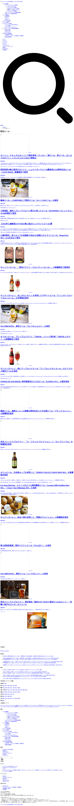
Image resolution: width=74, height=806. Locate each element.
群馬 (8, 687)
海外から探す (8, 30)
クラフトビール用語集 (12, 10)
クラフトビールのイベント (32, 705)
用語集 (4, 47)
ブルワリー (5, 41)
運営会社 (4, 750)
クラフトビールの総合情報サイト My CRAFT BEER (12, 804)
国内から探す (8, 29)
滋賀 (6, 691)
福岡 (3, 698)
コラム (4, 768)
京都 (8, 691)
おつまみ (49, 706)
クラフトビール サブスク (9, 706)
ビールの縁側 (8, 25)
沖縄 (3, 700)
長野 (19, 689)
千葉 (13, 687)
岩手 (6, 685)
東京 (16, 687)
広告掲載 (4, 49)
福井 (14, 689)
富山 (9, 689)
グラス (57, 706)
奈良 (16, 691)
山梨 (16, 689)
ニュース (4, 40)
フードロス (40, 706)
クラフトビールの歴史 (22, 705)
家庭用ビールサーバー (19, 706)
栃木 (6, 687)
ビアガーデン (8, 31)
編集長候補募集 (8, 36)
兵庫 (13, 691)
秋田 (11, 685)
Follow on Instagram (5, 650)
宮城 (8, 685)
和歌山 (18, 691)
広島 (11, 694)
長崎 (8, 698)
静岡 (24, 689)
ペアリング (44, 706)
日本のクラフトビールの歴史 (13, 8)
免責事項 (4, 754)
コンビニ (54, 706)
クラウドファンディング (8, 46)
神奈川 (18, 687)
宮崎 (16, 698)
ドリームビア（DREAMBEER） (11, 24)
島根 (6, 694)
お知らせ (7, 17)
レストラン (5, 42)
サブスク (4, 43)
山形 (13, 685)
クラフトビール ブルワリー (56, 705)
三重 (3, 691)
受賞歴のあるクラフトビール (44, 705)
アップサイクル (34, 706)
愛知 (26, 689)
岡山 (8, 694)
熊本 (11, 698)
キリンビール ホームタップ (10, 27)
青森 (3, 685)
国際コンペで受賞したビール (13, 9)
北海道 (4, 683)
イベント (7, 18)
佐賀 (6, 698)
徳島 (3, 696)
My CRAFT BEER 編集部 (8, 749)
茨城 (3, 687)
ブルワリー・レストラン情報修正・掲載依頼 (14, 35)
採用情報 (4, 789)
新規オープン (8, 19)
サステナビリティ (27, 706)
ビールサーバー (6, 45)
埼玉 (11, 687)
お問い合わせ (5, 48)
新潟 (6, 689)
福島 (16, 685)
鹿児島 (18, 698)
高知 (11, 696)
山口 (13, 694)
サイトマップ (5, 755)
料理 (51, 706)
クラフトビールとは (11, 6)
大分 (13, 698)
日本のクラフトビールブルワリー (10, 767)
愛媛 (8, 696)
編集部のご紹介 (6, 780)
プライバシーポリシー (7, 753)
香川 (6, 696)
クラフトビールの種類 (12, 7)
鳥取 (3, 694)
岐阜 (21, 689)
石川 (11, 689)
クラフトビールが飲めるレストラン (10, 766)
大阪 (11, 691)
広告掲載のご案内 (8, 34)
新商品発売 (7, 723)
